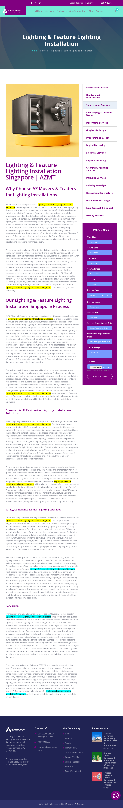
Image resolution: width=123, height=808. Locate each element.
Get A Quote (107, 3)
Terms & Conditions (74, 752)
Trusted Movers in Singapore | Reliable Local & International (110, 739)
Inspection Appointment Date (98, 335)
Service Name (93, 302)
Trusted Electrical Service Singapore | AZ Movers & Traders (110, 779)
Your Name (92, 237)
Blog (91, 11)
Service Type (93, 290)
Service (48, 11)
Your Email (92, 258)
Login (72, 3)
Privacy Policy (71, 747)
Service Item (93, 312)
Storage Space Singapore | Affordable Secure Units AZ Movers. (110, 759)
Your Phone (92, 247)
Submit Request (100, 376)
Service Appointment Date (99, 323)
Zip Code (91, 279)
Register (79, 3)
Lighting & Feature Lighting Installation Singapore (52, 569)
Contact (100, 11)
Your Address (93, 269)
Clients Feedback (72, 761)
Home (40, 11)
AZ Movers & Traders (74, 804)
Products (61, 11)
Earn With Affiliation (74, 771)
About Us (69, 738)
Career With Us (72, 757)
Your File (91, 361)
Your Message (94, 347)
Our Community (77, 11)
